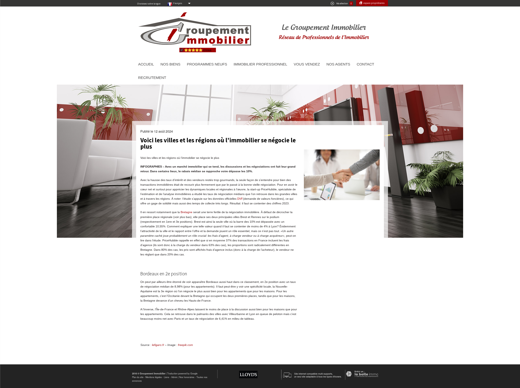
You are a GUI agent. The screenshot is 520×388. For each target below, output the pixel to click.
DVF (240, 198)
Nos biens (170, 64)
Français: (178, 3)
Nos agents (338, 64)
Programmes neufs (207, 64)
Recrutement (152, 78)
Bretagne (186, 212)
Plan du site (137, 377)
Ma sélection (344, 3)
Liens (166, 377)
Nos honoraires (186, 377)
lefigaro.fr (158, 345)
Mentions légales (153, 377)
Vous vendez (307, 64)
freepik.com (185, 345)
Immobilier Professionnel (260, 64)
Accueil (146, 64)
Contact (365, 64)
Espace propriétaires (374, 2)
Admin (174, 377)
